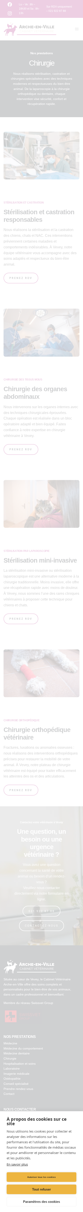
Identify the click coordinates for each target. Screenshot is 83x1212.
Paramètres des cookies (41, 1202)
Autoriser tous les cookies (41, 1177)
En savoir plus (17, 1164)
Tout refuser (41, 1189)
